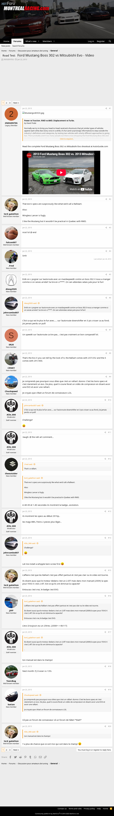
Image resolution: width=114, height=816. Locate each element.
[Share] (106, 108)
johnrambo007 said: (32, 405)
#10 (109, 400)
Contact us (62, 808)
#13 (109, 511)
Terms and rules (75, 808)
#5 (110, 274)
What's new (30, 41)
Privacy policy (89, 808)
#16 (109, 596)
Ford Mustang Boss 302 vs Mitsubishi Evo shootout (65, 146)
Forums (17, 41)
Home (6, 41)
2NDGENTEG (8, 59)
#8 (110, 353)
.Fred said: (28, 464)
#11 (109, 432)
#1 (110, 108)
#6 (110, 298)
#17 (109, 632)
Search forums (18, 46)
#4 (110, 251)
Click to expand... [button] (67, 139)
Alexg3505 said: (30, 303)
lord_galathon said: (32, 478)
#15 (109, 570)
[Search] (110, 41)
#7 (110, 330)
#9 (110, 376)
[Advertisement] (57, 81)
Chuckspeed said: (31, 695)
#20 (109, 726)
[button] (39, 41)
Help (99, 808)
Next (15, 103)
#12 (109, 459)
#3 (110, 227)
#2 (110, 199)
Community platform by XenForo (57, 814)
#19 (109, 689)
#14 (109, 538)
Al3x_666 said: (30, 543)
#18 (109, 666)
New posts (5, 46)
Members (47, 41)
